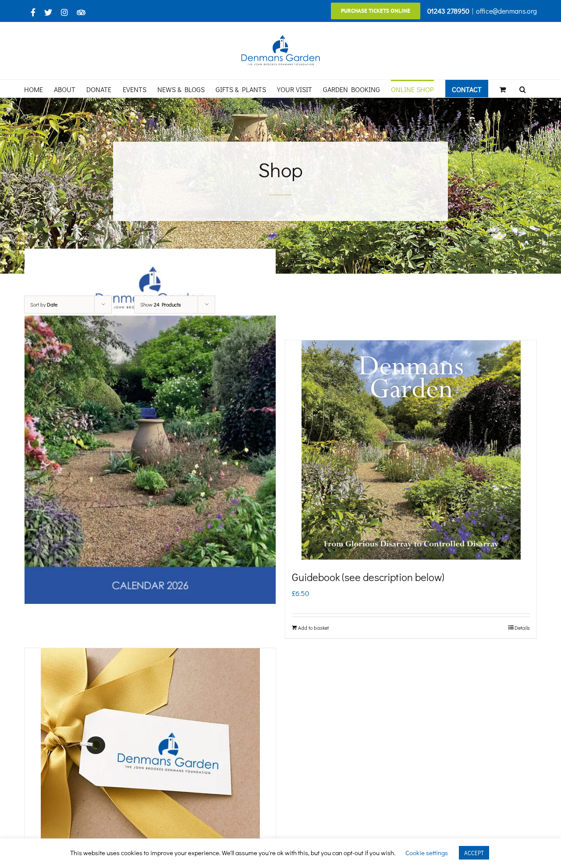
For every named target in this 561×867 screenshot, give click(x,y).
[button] (522, 88)
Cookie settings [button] (426, 852)
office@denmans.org (506, 10)
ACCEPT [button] (474, 852)
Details (522, 627)
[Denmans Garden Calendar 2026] (150, 426)
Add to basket (313, 627)
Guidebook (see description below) (368, 577)
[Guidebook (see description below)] (410, 450)
